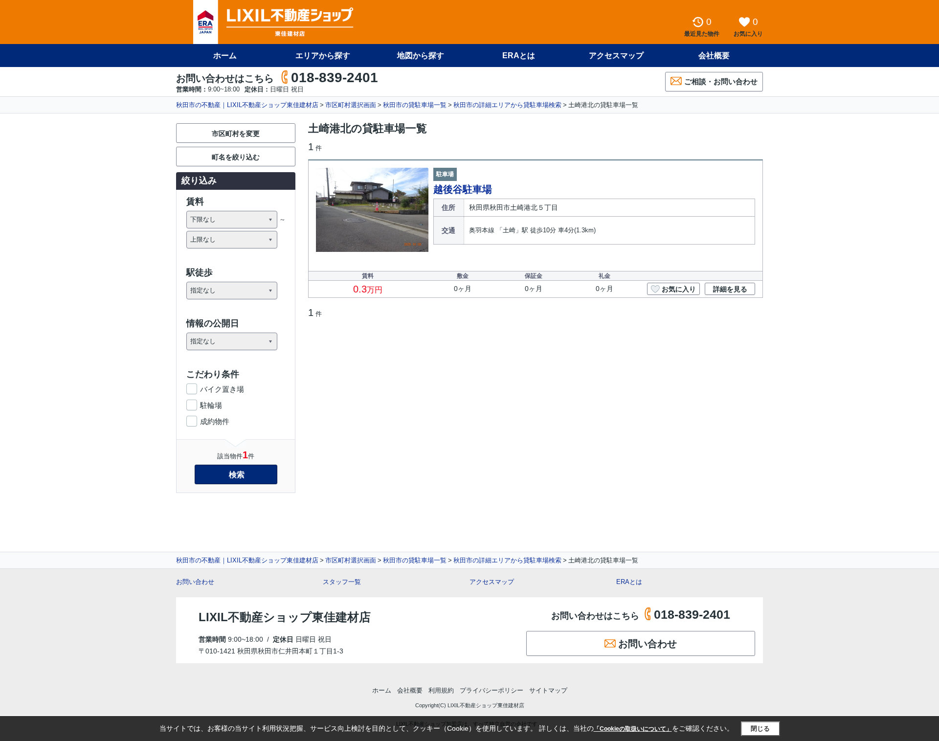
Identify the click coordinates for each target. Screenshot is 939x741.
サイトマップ (548, 690)
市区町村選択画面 (350, 105)
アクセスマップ (492, 581)
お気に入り (679, 289)
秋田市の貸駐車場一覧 (415, 105)
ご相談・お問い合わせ (721, 81)
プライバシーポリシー (491, 690)
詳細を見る (730, 289)
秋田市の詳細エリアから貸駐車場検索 (507, 105)
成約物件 (214, 421)
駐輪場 (211, 405)
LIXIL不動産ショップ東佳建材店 (285, 617)
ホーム (225, 55)
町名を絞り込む (236, 157)
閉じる (760, 728)
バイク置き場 (222, 389)
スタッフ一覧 (342, 581)
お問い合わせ (195, 581)
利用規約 (441, 690)
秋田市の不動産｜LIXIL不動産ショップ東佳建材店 (247, 105)
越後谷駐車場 (462, 189)
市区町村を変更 (236, 133)
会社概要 (714, 55)
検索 (237, 475)
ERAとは (518, 55)
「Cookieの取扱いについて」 (633, 728)
